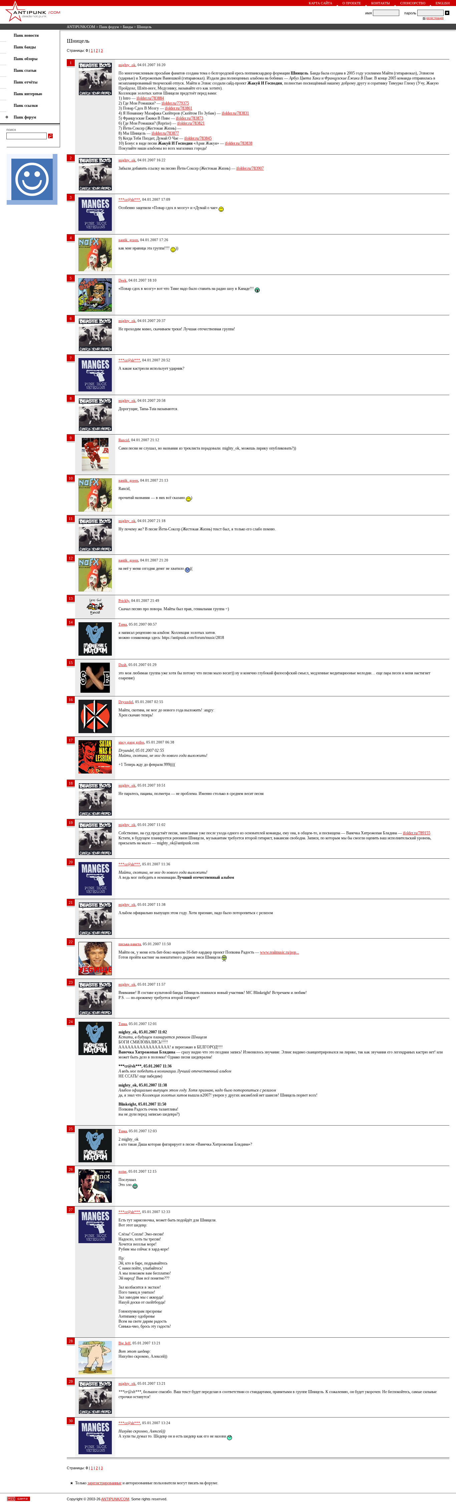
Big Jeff (125, 1343)
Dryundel (126, 702)
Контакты (380, 3)
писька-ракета (130, 944)
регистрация (435, 18)
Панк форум (109, 27)
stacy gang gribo (131, 742)
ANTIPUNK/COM (81, 27)
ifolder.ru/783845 (198, 138)
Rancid (124, 440)
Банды (128, 27)
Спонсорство (412, 3)
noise (123, 1171)
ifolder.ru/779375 (175, 103)
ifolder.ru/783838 (238, 143)
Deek (123, 280)
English (443, 3)
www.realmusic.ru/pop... (279, 952)
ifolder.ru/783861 (178, 108)
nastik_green (128, 240)
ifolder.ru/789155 (416, 833)
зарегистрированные (104, 1483)
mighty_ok (127, 65)
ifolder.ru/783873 (189, 118)
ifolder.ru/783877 (165, 133)
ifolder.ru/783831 (235, 113)
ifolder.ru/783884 (150, 98)
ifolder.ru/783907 (250, 168)
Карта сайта (320, 3)
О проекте (352, 3)
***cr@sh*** (129, 199)
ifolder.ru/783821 (191, 123)
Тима (123, 624)
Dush (123, 665)
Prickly (124, 601)
